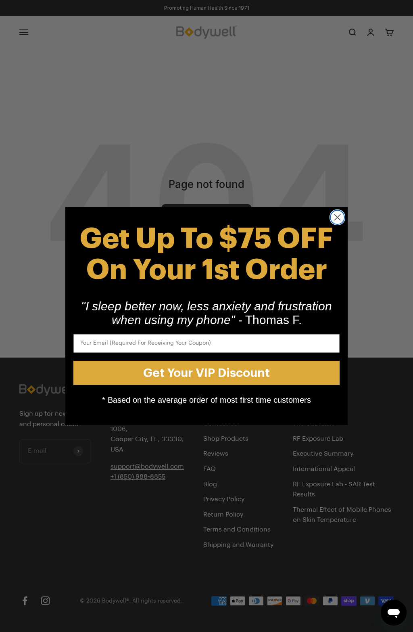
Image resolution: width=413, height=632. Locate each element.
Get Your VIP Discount (206, 373)
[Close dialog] (337, 217)
